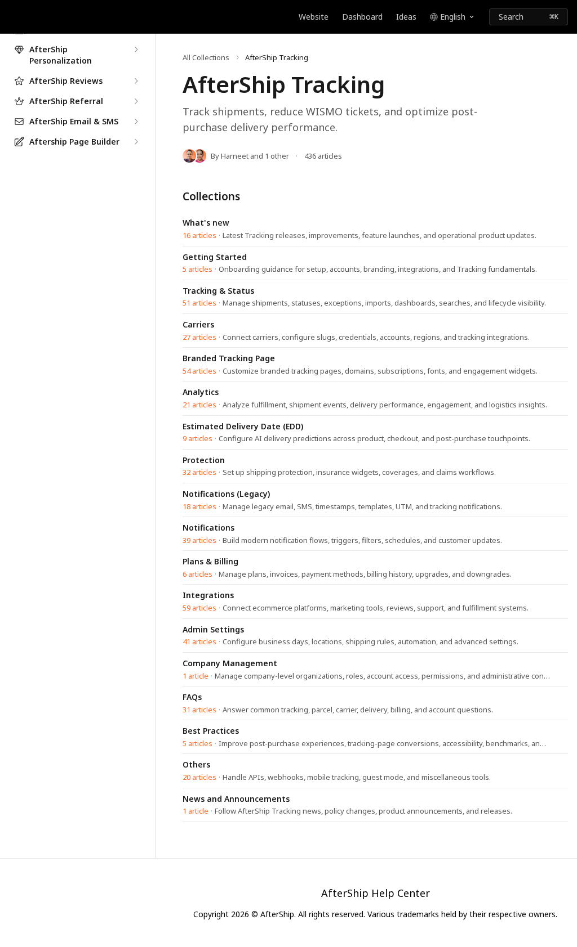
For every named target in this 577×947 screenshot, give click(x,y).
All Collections (206, 57)
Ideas (406, 16)
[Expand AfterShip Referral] (136, 101)
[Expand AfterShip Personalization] (136, 49)
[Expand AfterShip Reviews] (136, 81)
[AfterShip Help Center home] (11, 17)
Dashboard (362, 16)
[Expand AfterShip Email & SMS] (136, 121)
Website (314, 16)
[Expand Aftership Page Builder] (136, 142)
